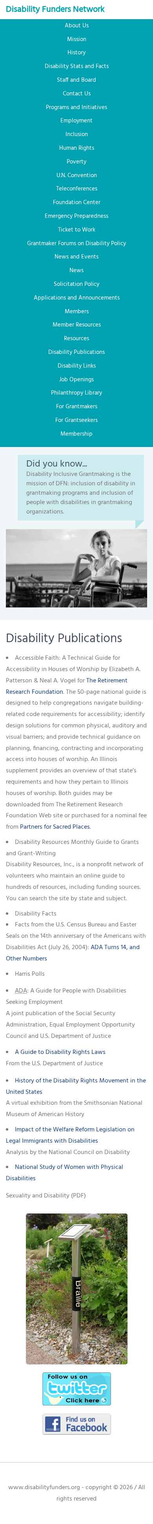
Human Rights (76, 148)
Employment (76, 121)
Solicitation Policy (76, 284)
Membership (76, 434)
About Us (77, 26)
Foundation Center (76, 202)
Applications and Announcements (77, 298)
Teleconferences (76, 189)
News (76, 270)
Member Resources (77, 325)
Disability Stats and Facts (77, 66)
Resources (76, 338)
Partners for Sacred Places (55, 827)
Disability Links (77, 366)
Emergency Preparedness (76, 216)
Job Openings (76, 379)
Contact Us (77, 94)
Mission (76, 39)
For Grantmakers (76, 406)
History (76, 52)
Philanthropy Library (76, 393)
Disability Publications (76, 352)
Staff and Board (76, 80)
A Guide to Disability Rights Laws (60, 1052)
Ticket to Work (76, 230)
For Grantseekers (76, 420)
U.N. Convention (76, 175)
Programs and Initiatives (76, 107)
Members (77, 311)
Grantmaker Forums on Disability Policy (76, 243)
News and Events (76, 257)
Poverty (76, 162)
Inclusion (77, 134)
